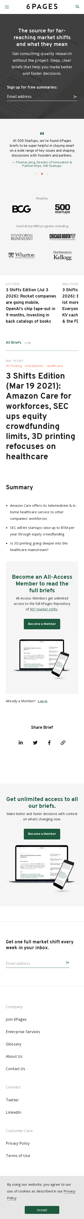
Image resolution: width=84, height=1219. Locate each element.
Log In (42, 701)
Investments (34, 366)
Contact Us (15, 1068)
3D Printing (14, 366)
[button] (6, 5)
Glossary (13, 1044)
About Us (14, 1056)
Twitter (12, 1100)
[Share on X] (35, 743)
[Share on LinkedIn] (21, 743)
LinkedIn (13, 1112)
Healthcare (55, 366)
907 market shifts (44, 609)
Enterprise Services (23, 1031)
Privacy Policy (18, 1143)
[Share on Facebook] (49, 743)
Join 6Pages (16, 1019)
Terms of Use (18, 1155)
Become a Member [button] (42, 624)
